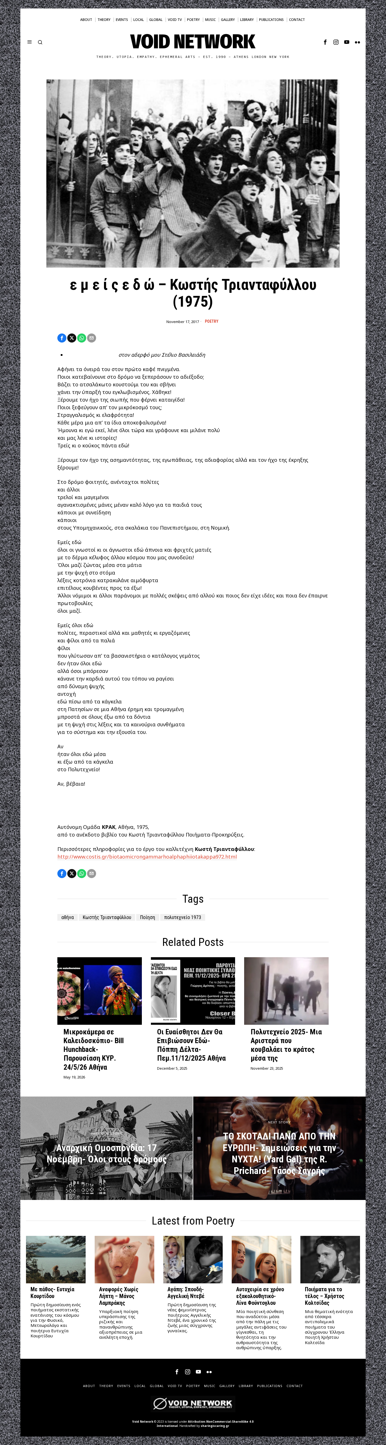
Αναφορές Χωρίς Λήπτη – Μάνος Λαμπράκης (118, 1296)
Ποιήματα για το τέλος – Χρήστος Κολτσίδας (324, 1296)
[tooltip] (325, 42)
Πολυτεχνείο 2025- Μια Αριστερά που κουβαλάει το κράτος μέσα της (286, 1045)
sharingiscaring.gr (215, 1426)
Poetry (211, 321)
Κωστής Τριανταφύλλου (107, 917)
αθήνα (67, 917)
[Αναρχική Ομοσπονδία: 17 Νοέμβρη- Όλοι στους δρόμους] (106, 1148)
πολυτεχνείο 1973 (182, 917)
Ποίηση (147, 917)
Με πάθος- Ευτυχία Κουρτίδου (52, 1292)
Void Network (142, 1422)
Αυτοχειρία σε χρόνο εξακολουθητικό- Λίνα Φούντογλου (260, 1296)
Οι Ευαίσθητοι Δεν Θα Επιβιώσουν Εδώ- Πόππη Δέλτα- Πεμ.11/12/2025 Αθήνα (191, 1045)
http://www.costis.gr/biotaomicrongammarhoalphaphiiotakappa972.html (147, 856)
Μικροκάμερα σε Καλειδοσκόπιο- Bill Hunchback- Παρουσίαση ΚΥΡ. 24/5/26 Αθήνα (94, 1049)
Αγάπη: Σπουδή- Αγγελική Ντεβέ (186, 1292)
